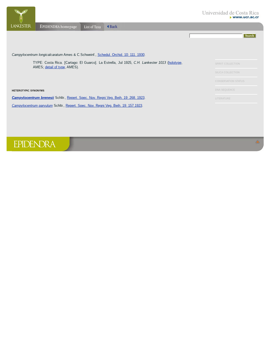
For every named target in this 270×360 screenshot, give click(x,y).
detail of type (55, 67)
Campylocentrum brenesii (33, 98)
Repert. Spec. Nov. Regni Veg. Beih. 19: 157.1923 (104, 106)
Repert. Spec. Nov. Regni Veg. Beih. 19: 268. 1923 (105, 98)
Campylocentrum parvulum (32, 106)
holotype (174, 63)
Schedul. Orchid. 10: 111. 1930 (121, 55)
